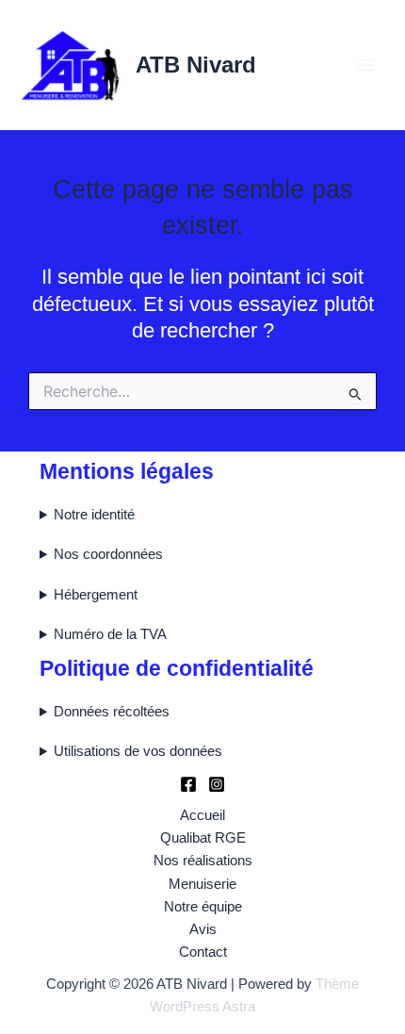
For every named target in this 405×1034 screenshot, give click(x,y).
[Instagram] (216, 784)
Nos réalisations (203, 860)
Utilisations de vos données (138, 751)
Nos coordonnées (108, 554)
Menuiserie (202, 884)
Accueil (202, 815)
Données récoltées (112, 711)
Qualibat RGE (203, 837)
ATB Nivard (196, 65)
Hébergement (96, 594)
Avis (203, 929)
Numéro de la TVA (110, 634)
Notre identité (94, 514)
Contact (203, 952)
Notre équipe (203, 906)
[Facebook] (188, 784)
